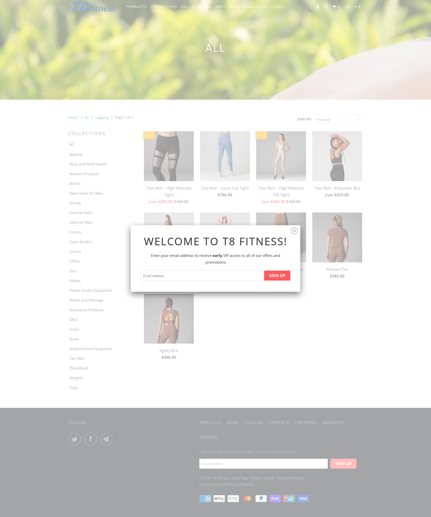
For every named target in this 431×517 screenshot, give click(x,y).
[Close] (294, 229)
